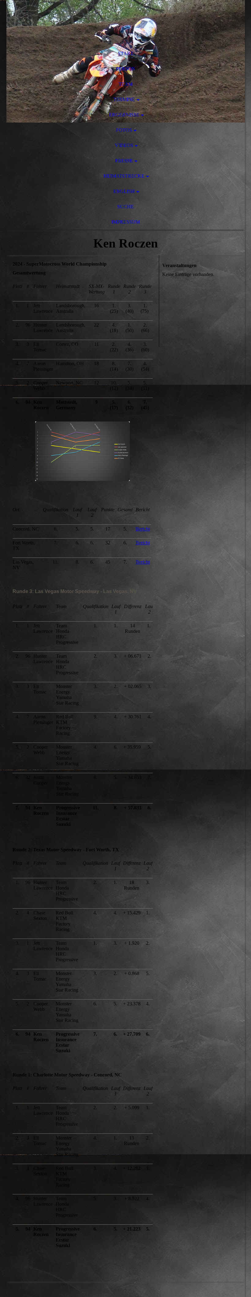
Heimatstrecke (123, 176)
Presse (124, 160)
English (124, 191)
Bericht (143, 528)
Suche (125, 206)
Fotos (124, 130)
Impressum (125, 222)
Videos (124, 145)
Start (125, 53)
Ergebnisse (124, 114)
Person (125, 68)
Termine (124, 99)
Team (125, 84)
